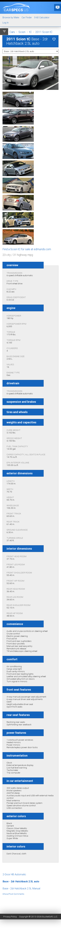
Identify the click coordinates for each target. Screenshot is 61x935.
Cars (12, 32)
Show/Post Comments (13, 894)
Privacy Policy (10, 916)
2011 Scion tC (43, 32)
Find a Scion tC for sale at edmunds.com (27, 249)
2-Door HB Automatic (14, 874)
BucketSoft (47, 916)
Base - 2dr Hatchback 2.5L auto (21, 881)
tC (30, 32)
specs (16, 10)
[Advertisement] (30, 902)
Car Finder (27, 17)
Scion (21, 32)
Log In (6, 22)
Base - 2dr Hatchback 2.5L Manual (21, 888)
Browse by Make (11, 17)
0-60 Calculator (41, 17)
